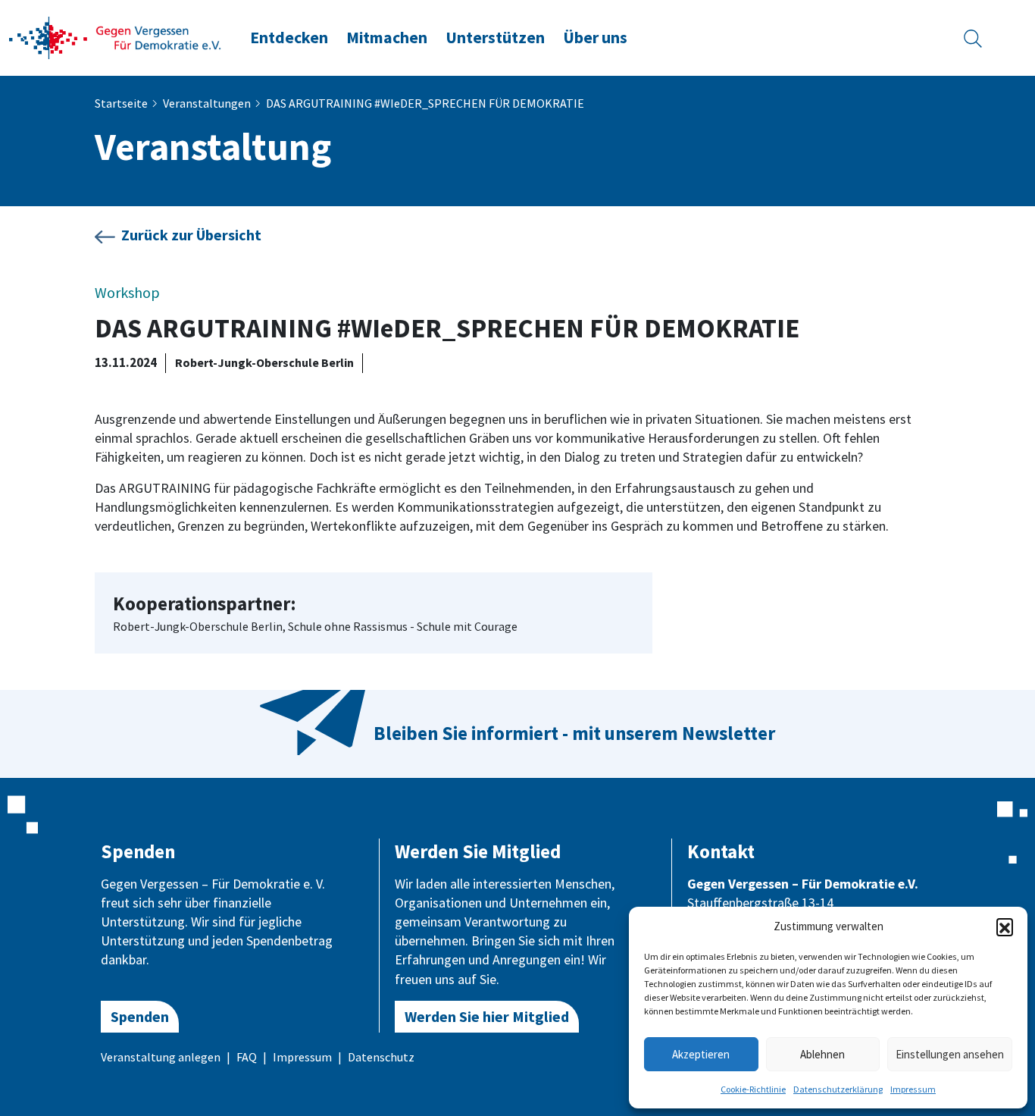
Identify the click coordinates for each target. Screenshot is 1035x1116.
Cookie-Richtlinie (753, 1089)
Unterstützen (495, 37)
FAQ (246, 1056)
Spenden (140, 1016)
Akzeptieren (701, 1054)
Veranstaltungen (207, 103)
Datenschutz (381, 1056)
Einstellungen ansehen (950, 1054)
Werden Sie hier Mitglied (487, 1016)
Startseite (121, 103)
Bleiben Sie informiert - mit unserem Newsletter (574, 733)
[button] (1004, 926)
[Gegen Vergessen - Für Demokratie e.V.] (115, 36)
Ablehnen (822, 1054)
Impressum (913, 1089)
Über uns (595, 37)
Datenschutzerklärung (838, 1089)
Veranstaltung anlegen (160, 1056)
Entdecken (289, 37)
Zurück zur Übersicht (191, 234)
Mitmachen (386, 37)
